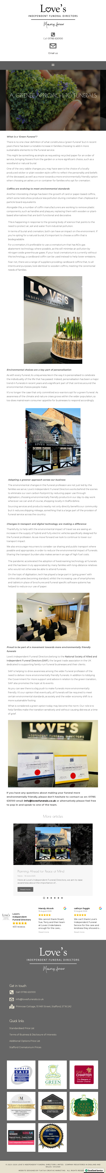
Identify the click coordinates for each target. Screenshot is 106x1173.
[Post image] (53, 844)
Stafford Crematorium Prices (25, 1047)
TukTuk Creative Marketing (52, 1170)
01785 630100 (55, 38)
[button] (53, 65)
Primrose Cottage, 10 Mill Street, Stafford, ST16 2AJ (43, 1006)
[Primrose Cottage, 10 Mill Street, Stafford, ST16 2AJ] (11, 1006)
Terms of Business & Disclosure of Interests (32, 1034)
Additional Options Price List (24, 1041)
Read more (25, 889)
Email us (53, 53)
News (20, 876)
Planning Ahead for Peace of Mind (41, 871)
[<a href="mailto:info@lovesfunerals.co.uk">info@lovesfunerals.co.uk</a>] (11, 999)
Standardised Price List (21, 1028)
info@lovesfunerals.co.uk (40, 800)
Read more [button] (35, 932)
